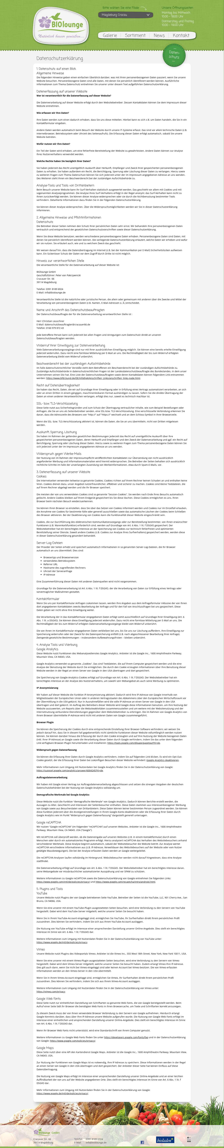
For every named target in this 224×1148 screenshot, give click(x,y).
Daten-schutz (174, 54)
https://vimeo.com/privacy (51, 991)
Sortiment (135, 35)
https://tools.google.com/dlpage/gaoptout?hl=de (133, 742)
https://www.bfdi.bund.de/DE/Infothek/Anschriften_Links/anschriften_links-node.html (93, 378)
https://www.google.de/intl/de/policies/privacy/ (62, 1093)
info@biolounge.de (96, 1142)
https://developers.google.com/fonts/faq (126, 1037)
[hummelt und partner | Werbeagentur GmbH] (189, 1139)
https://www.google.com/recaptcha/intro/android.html (125, 881)
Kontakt (181, 35)
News (159, 35)
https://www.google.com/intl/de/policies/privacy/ (63, 881)
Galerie (110, 35)
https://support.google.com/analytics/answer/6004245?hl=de (70, 770)
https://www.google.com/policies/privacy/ (72, 1040)
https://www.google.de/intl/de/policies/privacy (62, 942)
